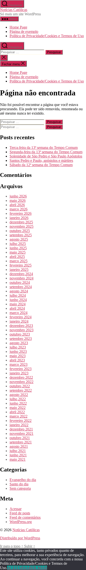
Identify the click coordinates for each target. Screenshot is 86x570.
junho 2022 (18, 403)
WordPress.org (21, 522)
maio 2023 (18, 356)
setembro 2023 (21, 339)
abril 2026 (17, 205)
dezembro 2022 (21, 377)
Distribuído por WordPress (20, 538)
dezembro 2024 (21, 274)
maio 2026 (18, 200)
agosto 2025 (19, 239)
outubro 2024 (20, 282)
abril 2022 (17, 412)
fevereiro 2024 (21, 317)
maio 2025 (18, 252)
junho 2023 (18, 351)
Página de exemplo (24, 31)
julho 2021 (18, 451)
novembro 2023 (21, 330)
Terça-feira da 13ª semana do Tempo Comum (44, 147)
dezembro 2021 (21, 429)
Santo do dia (19, 484)
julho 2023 (18, 347)
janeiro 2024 (19, 321)
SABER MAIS (35, 568)
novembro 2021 (21, 433)
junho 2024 (18, 300)
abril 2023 (17, 360)
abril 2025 (17, 257)
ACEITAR (15, 568)
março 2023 (18, 364)
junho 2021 (18, 455)
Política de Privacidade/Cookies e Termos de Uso (47, 36)
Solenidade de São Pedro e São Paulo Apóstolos (46, 156)
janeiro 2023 (19, 373)
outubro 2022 (20, 386)
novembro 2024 (21, 278)
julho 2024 (18, 295)
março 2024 (18, 313)
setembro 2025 (21, 235)
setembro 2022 (21, 390)
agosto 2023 (19, 343)
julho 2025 (18, 244)
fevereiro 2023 (21, 369)
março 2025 (18, 261)
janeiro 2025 (19, 270)
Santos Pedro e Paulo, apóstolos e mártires (41, 160)
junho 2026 (18, 196)
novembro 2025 (21, 226)
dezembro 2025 (21, 222)
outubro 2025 (20, 231)
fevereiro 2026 (21, 213)
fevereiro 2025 (21, 265)
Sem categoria (20, 488)
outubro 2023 (20, 334)
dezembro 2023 (21, 326)
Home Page (18, 27)
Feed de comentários (25, 517)
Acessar (16, 509)
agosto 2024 (19, 291)
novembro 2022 (21, 382)
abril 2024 (17, 308)
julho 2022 (18, 399)
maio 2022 (18, 408)
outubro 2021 (20, 438)
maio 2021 (18, 459)
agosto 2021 (19, 446)
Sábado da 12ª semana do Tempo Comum (41, 165)
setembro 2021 (21, 442)
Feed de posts (20, 513)
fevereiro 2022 (21, 421)
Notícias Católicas (13, 10)
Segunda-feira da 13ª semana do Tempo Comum (46, 152)
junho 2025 (18, 248)
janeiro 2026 (19, 218)
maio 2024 (18, 304)
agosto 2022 (19, 395)
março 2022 (18, 416)
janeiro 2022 (19, 425)
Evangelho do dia (23, 480)
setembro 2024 (21, 287)
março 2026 (18, 209)
